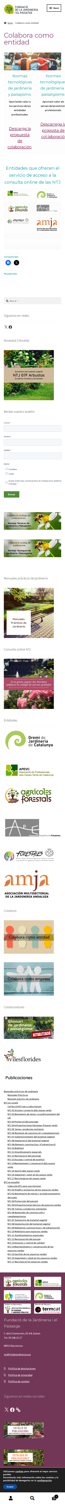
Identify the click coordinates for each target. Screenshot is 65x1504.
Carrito (50, 1495)
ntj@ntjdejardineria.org (17, 1354)
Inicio (10, 22)
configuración (44, 1480)
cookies (19, 1471)
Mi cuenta (11, 1498)
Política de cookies (19, 1381)
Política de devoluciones (22, 1368)
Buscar (32, 1498)
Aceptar (10, 1486)
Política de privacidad (20, 1375)
